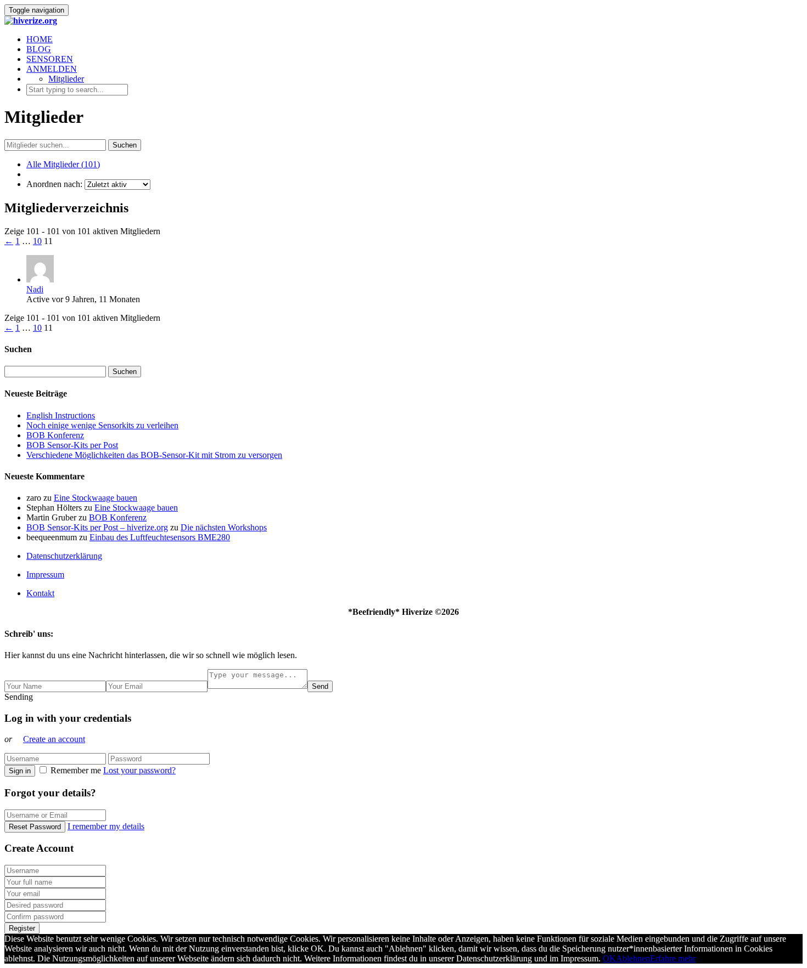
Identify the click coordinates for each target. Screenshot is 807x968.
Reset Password (35, 827)
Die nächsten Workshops (224, 527)
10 (37, 241)
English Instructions (60, 415)
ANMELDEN (51, 68)
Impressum (45, 574)
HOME (39, 39)
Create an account (54, 739)
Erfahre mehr (673, 958)
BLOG (38, 49)
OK (609, 958)
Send (320, 686)
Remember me (75, 770)
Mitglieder (66, 78)
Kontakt (40, 593)
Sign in (20, 771)
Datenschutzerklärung (64, 556)
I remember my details (106, 826)
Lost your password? (139, 770)
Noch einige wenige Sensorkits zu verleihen (102, 425)
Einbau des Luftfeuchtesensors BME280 (159, 537)
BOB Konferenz (55, 435)
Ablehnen (633, 958)
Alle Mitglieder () (63, 164)
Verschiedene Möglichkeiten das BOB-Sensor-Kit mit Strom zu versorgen (154, 455)
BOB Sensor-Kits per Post (72, 445)
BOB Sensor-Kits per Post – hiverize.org (97, 527)
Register (22, 928)
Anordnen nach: (54, 184)
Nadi (34, 289)
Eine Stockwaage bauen (95, 497)
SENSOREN (49, 59)
